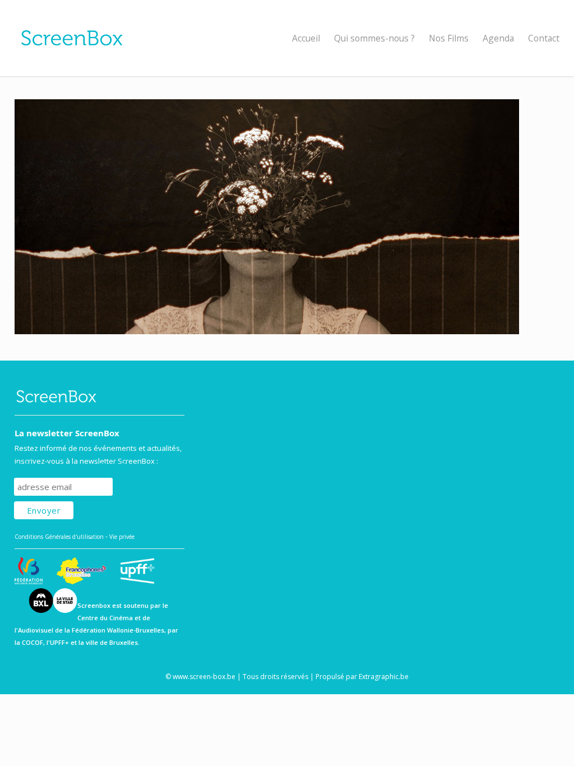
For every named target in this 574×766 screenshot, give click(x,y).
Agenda (498, 38)
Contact (543, 38)
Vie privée (122, 537)
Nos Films (449, 38)
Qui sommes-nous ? (374, 38)
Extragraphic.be (384, 676)
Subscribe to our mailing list (73, 467)
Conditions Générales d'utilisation (59, 537)
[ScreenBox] (287, 38)
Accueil (306, 38)
